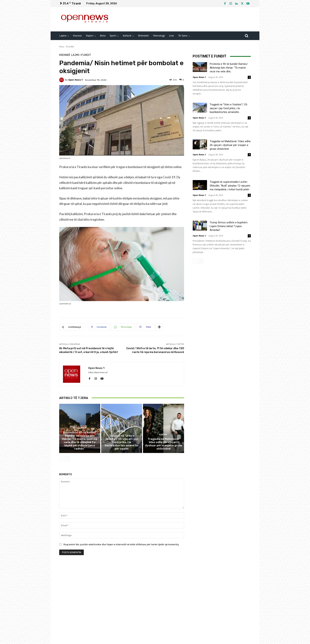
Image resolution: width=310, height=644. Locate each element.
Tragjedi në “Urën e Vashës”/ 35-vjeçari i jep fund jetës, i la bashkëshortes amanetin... (229, 108)
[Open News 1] (62, 80)
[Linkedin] (236, 3)
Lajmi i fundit (81, 55)
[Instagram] (231, 3)
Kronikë (70, 46)
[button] (246, 35)
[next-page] (67, 459)
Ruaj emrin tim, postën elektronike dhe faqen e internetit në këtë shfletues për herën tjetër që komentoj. (121, 544)
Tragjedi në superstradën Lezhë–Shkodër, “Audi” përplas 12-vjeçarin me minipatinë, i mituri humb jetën (230, 185)
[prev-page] (61, 459)
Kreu (61, 46)
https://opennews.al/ (98, 372)
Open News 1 (75, 80)
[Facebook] (225, 3)
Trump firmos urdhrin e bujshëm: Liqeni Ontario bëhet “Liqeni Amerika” (229, 226)
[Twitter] (242, 3)
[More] (159, 327)
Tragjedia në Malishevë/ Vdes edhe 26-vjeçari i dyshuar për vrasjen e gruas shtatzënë (163, 443)
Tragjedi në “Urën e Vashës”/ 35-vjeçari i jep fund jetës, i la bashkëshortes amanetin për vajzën (121, 442)
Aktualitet (79, 428)
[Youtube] (248, 3)
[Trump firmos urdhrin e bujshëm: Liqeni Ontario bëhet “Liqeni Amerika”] (200, 226)
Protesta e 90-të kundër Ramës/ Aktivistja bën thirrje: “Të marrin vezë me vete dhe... (229, 67)
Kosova (163, 435)
